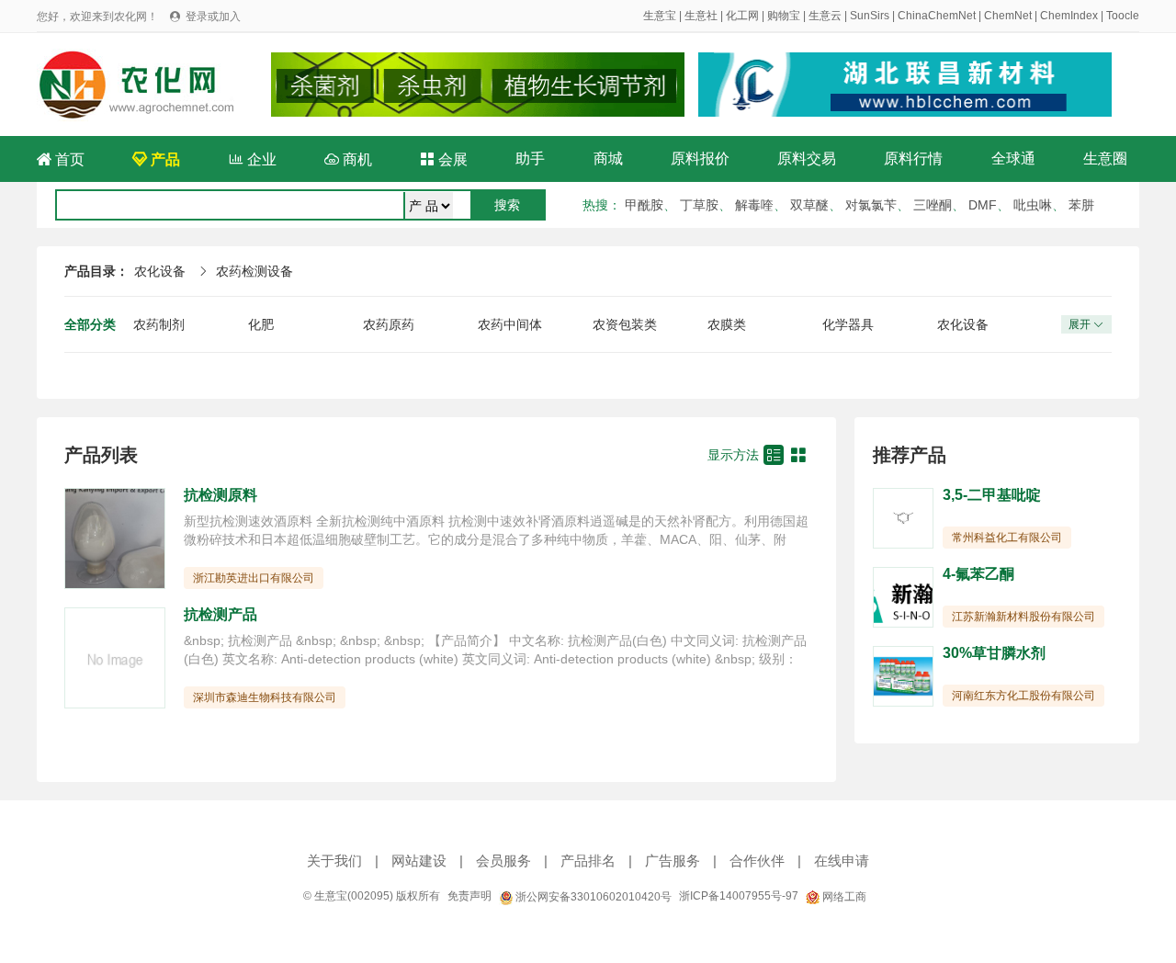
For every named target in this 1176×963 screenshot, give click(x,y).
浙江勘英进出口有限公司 (253, 578)
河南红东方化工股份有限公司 (1023, 695)
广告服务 (672, 860)
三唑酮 (932, 205)
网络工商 (843, 896)
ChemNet (1008, 15)
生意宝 (659, 15)
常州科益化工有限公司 (1007, 537)
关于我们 (334, 860)
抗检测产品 (220, 614)
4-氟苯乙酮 (978, 574)
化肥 (261, 324)
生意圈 (1105, 158)
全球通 (1013, 158)
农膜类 (726, 324)
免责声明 (469, 895)
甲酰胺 (644, 205)
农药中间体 (510, 324)
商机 (348, 159)
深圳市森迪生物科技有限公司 (264, 697)
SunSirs (869, 15)
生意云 (825, 15)
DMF (982, 205)
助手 (530, 158)
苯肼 (1081, 205)
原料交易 (806, 158)
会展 (444, 159)
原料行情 (913, 158)
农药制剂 (159, 324)
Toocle (1122, 15)
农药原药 (388, 324)
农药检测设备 (254, 271)
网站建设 (419, 860)
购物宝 (783, 15)
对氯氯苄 (871, 205)
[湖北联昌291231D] (905, 84)
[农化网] (145, 83)
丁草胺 (699, 205)
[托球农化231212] (477, 84)
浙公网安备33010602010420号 (592, 896)
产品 (156, 159)
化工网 (742, 15)
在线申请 (841, 860)
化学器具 (848, 324)
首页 (61, 159)
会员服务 (503, 860)
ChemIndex (1069, 15)
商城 (608, 158)
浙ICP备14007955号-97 (738, 895)
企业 (253, 159)
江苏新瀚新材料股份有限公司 (1023, 616)
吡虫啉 (1032, 205)
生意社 (701, 15)
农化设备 (160, 271)
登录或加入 (213, 16)
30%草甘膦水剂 (994, 653)
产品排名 (588, 860)
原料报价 (700, 158)
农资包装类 (625, 324)
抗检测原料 (220, 495)
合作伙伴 (757, 860)
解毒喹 (754, 205)
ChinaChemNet (937, 15)
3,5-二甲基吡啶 (992, 495)
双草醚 (809, 205)
